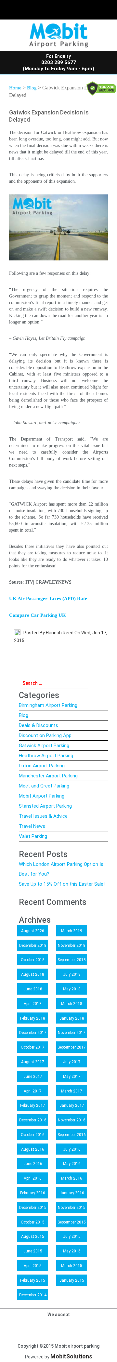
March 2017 (71, 1091)
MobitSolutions (71, 1356)
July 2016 (72, 1149)
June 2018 (32, 989)
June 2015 (32, 1251)
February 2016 (32, 1193)
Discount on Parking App (45, 735)
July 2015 (72, 1236)
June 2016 (32, 1163)
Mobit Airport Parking (41, 796)
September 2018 (72, 960)
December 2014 (32, 1295)
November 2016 (71, 1120)
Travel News (32, 826)
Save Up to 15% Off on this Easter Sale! (62, 884)
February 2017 (32, 1105)
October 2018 (33, 960)
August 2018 (32, 974)
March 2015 (71, 1265)
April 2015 (33, 1265)
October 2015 (33, 1222)
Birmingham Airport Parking (48, 705)
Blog (32, 87)
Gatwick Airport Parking (44, 745)
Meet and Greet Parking (44, 786)
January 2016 (71, 1193)
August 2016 (32, 1149)
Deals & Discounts (38, 725)
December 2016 (32, 1120)
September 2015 (72, 1222)
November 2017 (71, 1032)
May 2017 (72, 1076)
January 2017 (71, 1105)
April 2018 (33, 1003)
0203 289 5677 (58, 62)
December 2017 (32, 1032)
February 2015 (32, 1280)
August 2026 (32, 931)
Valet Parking (33, 836)
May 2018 (72, 989)
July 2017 (72, 1062)
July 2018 (72, 974)
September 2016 (72, 1134)
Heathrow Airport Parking (46, 756)
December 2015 (32, 1207)
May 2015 (72, 1251)
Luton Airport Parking (42, 766)
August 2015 (32, 1236)
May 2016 (72, 1163)
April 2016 (33, 1178)
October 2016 (33, 1134)
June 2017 (32, 1076)
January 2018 (71, 1018)
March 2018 (71, 1003)
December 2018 (32, 945)
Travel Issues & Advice (43, 816)
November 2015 (71, 1207)
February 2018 (32, 1018)
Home (15, 87)
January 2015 (71, 1280)
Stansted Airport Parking (45, 806)
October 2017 (33, 1047)
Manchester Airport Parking (48, 776)
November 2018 (71, 945)
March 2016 (71, 1178)
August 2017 (32, 1062)
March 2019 (71, 931)
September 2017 (72, 1047)
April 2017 (33, 1091)
